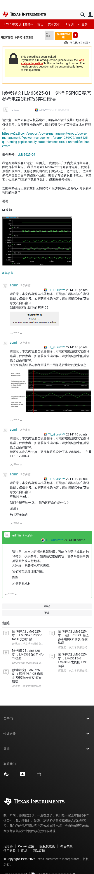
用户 (90, 15)
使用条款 (9, 850)
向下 (21, 334)
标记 (47, 606)
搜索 (82, 15)
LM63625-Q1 (26, 154)
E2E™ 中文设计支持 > (18, 24)
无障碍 (8, 846)
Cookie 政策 (26, 846)
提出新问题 (75, 35)
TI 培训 (69, 24)
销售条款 (66, 846)
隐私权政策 (47, 846)
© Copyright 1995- (19, 859)
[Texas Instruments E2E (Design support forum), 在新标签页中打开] (22, 776)
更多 (85, 24)
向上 (12, 334)
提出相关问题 (63, 35)
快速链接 (9, 733)
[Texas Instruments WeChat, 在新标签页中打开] (6, 776)
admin (15, 110)
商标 (24, 850)
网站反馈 (39, 850)
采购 (6, 749)
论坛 (40, 24)
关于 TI (8, 718)
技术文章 (54, 24)
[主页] (24, 14)
